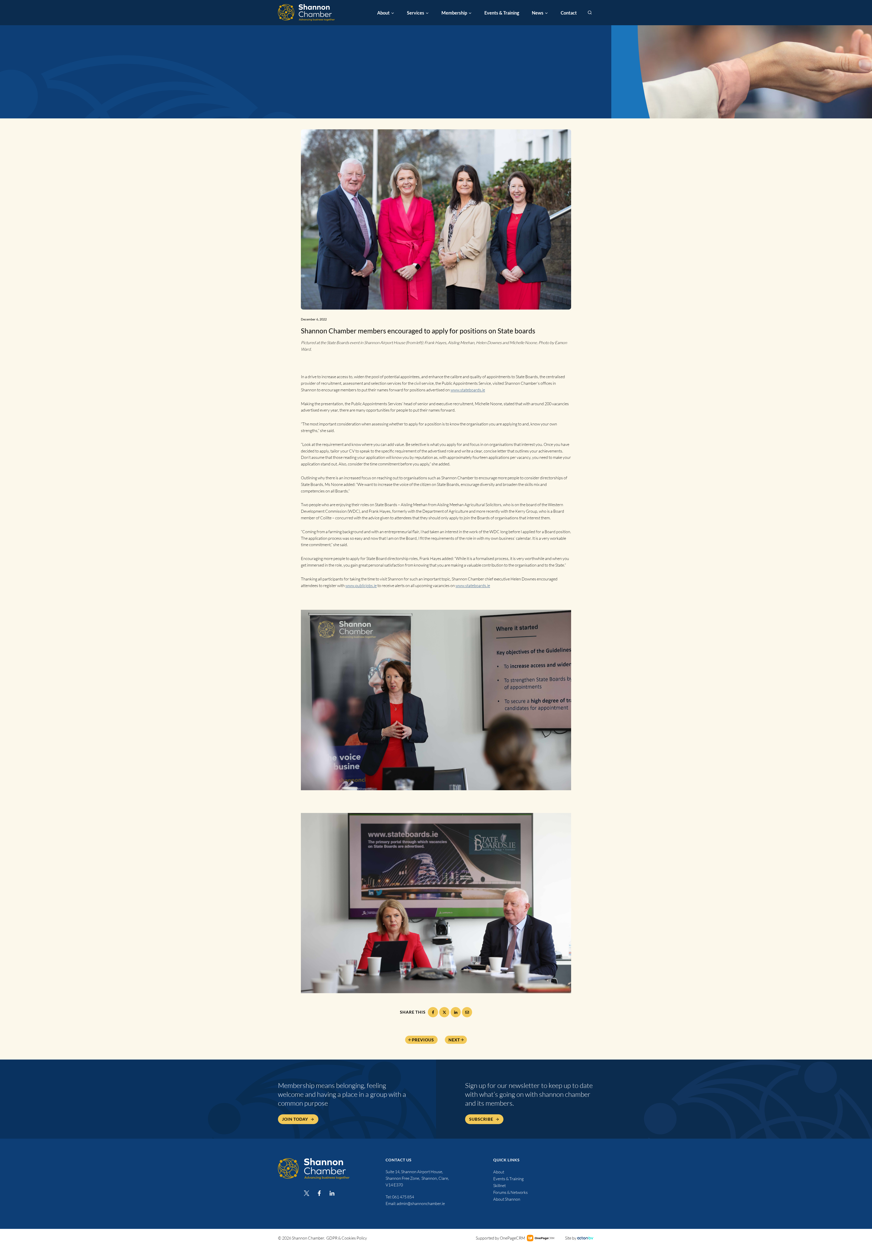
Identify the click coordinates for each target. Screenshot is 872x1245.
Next (454, 1039)
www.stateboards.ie (468, 389)
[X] (444, 1012)
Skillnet (499, 1185)
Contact (569, 12)
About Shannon (506, 1199)
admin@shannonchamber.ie (421, 1203)
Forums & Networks (510, 1192)
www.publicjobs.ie (361, 585)
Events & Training (501, 12)
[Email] (467, 1012)
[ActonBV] (585, 1238)
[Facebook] (433, 1012)
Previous (423, 1039)
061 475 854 (403, 1196)
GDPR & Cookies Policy (346, 1237)
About (498, 1171)
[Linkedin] (332, 1193)
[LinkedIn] (456, 1012)
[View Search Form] (589, 12)
